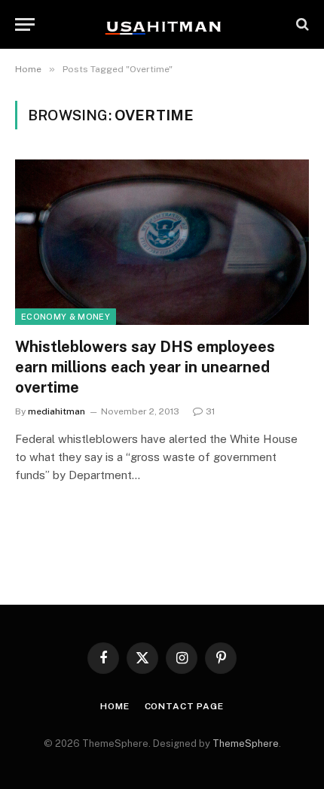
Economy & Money (65, 316)
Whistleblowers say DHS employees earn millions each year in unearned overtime (145, 367)
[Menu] (25, 24)
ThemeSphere (245, 743)
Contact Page (184, 706)
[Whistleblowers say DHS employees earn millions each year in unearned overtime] (162, 241)
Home (114, 706)
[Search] (301, 24)
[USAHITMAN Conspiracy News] (162, 24)
